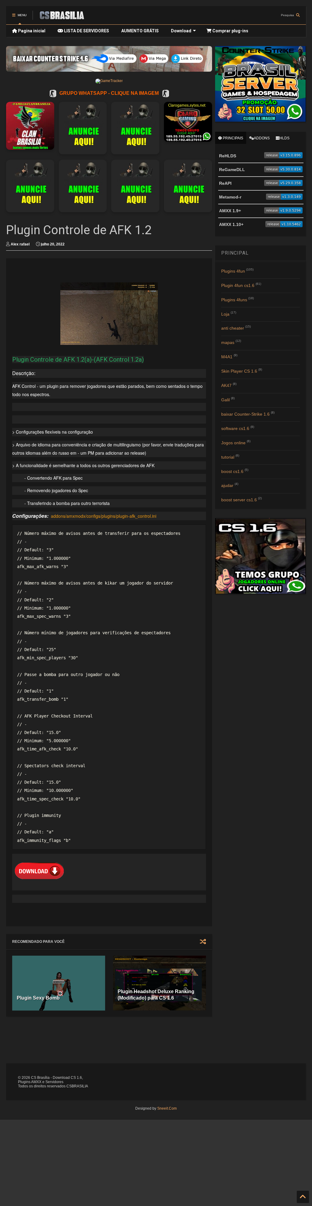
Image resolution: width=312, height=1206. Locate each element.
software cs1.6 (235, 428)
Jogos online (233, 442)
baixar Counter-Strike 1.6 (245, 414)
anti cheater (232, 328)
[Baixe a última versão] (283, 156)
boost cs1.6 (232, 471)
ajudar (227, 485)
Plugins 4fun (233, 271)
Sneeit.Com (167, 1108)
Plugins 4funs (234, 299)
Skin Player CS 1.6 (239, 371)
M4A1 (226, 356)
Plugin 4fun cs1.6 (237, 285)
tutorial (227, 457)
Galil (225, 399)
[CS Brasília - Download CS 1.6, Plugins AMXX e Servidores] (62, 17)
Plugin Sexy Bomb (38, 997)
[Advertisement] (154, 1039)
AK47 (226, 385)
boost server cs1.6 (239, 499)
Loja (225, 314)
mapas (227, 342)
